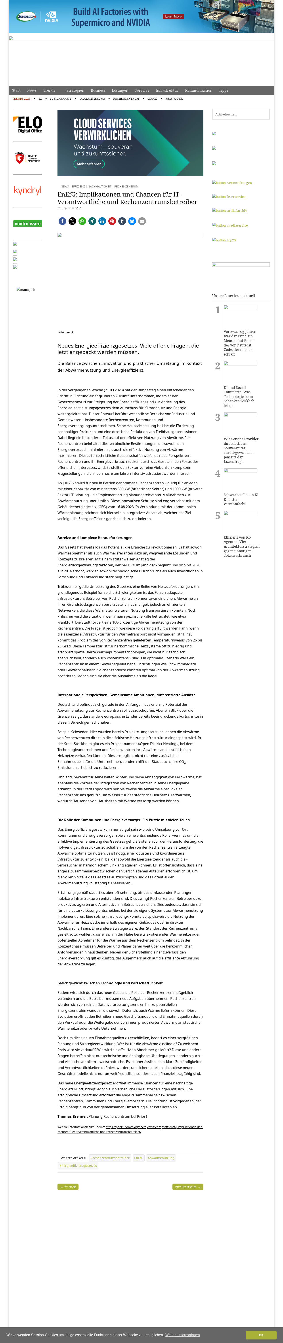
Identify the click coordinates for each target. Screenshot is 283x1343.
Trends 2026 (21, 98)
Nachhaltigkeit (99, 186)
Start (16, 90)
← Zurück (68, 1187)
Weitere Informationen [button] (182, 1335)
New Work (174, 98)
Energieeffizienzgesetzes (78, 1165)
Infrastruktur (167, 90)
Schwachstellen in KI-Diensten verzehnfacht (242, 499)
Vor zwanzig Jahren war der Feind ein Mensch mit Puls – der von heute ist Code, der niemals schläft (240, 343)
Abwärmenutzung (161, 1158)
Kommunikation (198, 90)
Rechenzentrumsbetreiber (110, 1158)
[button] (62, 221)
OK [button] (261, 1335)
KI (40, 98)
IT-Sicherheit (60, 98)
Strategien (75, 90)
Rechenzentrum (126, 98)
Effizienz (78, 186)
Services (142, 90)
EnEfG (138, 1158)
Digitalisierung (92, 98)
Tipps (223, 90)
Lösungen (120, 90)
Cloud (152, 98)
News (31, 90)
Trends (49, 90)
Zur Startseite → (188, 1187)
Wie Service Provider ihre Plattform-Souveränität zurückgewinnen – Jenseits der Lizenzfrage (241, 450)
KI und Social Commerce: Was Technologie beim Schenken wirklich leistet (239, 396)
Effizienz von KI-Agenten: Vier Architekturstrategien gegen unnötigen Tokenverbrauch (242, 546)
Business (98, 90)
